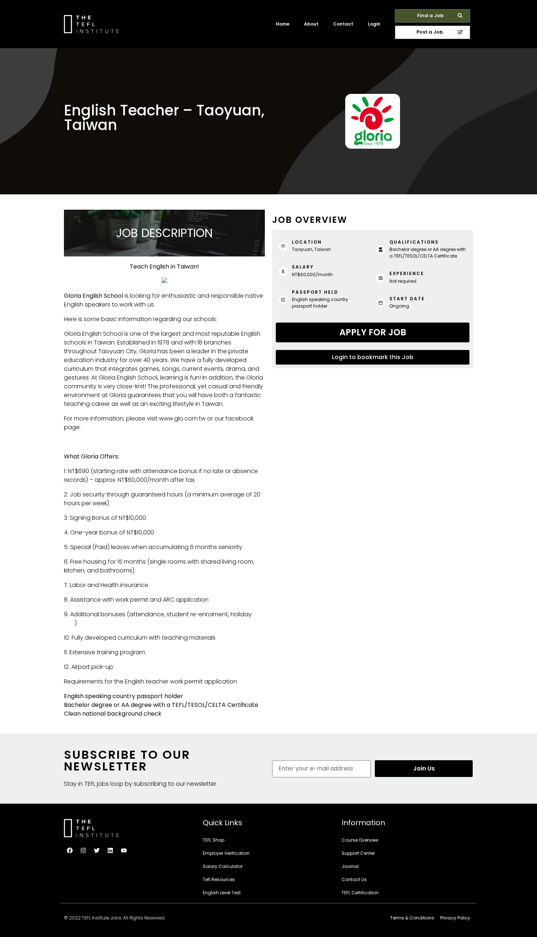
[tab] (372, 333)
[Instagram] (83, 850)
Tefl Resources (219, 879)
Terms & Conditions (412, 918)
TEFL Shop (213, 840)
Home (282, 24)
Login (374, 24)
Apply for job (372, 332)
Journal (350, 866)
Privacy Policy (455, 918)
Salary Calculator (223, 866)
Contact (343, 24)
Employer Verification (226, 853)
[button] (432, 16)
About (311, 24)
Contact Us (354, 879)
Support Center (358, 853)
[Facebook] (70, 850)
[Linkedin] (110, 850)
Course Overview (360, 840)
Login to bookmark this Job (373, 357)
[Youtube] (124, 850)
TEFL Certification (360, 893)
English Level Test (222, 893)
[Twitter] (97, 850)
